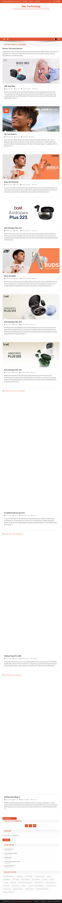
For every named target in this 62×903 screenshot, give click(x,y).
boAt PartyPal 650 (9, 849)
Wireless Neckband (18, 889)
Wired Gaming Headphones (25, 882)
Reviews (49, 876)
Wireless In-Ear (7, 889)
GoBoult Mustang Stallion (10, 853)
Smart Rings (16, 879)
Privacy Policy (56, 901)
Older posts (8, 818)
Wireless (24, 885)
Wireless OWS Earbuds (42, 889)
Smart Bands (6, 879)
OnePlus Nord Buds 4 (12, 797)
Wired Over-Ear (16, 885)
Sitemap (31, 1)
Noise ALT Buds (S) (11, 182)
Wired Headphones (50, 882)
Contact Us (37, 1)
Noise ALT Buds (10, 276)
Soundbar (44, 879)
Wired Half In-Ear (39, 882)
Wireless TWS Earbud (8, 892)
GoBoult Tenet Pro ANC (12, 656)
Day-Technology (31, 6)
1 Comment (25, 136)
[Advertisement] (31, 25)
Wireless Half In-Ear (51, 885)
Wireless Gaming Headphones (36, 885)
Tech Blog (25, 1)
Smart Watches (36, 879)
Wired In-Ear (6, 885)
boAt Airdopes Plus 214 (13, 322)
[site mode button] (55, 39)
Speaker (52, 879)
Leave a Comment (26, 88)
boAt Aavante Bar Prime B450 (12, 861)
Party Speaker (29, 876)
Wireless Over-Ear (29, 889)
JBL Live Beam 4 (10, 134)
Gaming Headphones (8, 876)
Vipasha (18, 88)
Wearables (13, 882)
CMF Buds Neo (9, 86)
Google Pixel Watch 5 (9, 865)
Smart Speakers (25, 879)
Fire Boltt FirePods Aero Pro (14, 513)
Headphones (19, 876)
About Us (19, 1)
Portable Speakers (39, 876)
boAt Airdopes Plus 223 (13, 228)
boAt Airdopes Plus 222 (13, 370)
